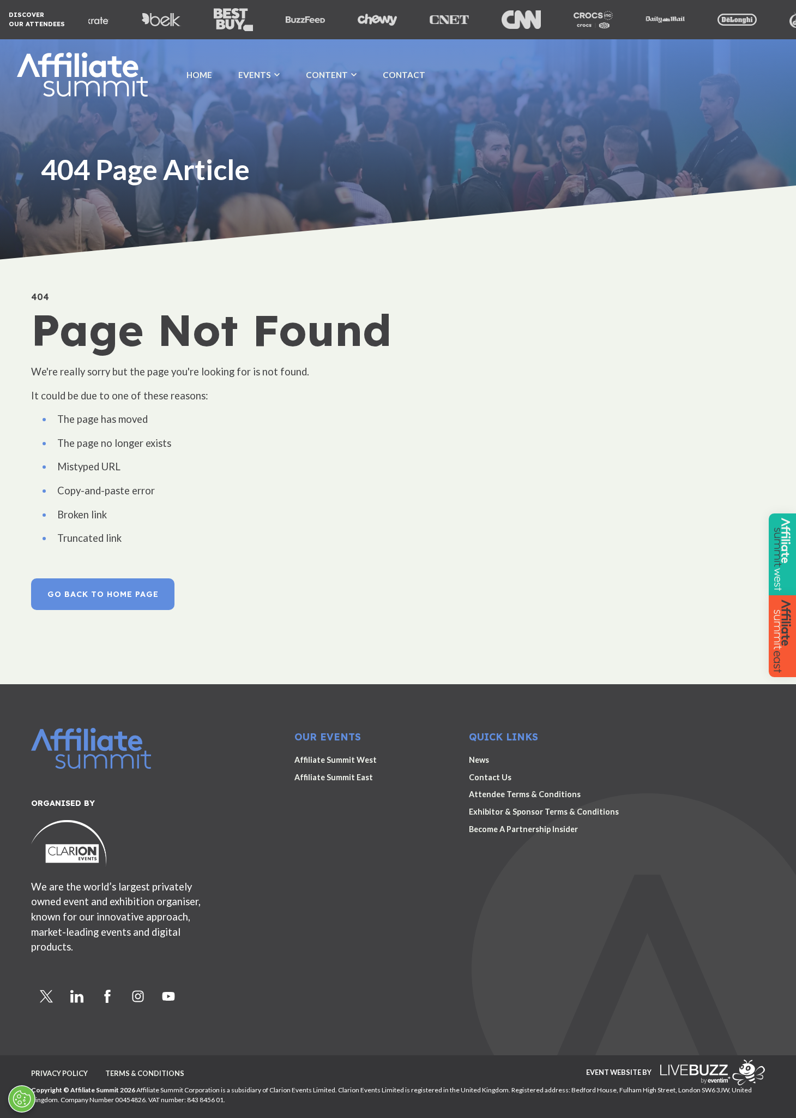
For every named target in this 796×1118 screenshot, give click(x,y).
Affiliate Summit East (333, 777)
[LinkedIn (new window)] (77, 996)
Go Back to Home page (103, 594)
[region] (398, 136)
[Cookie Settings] (21, 1099)
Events (254, 75)
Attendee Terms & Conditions (525, 794)
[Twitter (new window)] (46, 996)
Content (327, 75)
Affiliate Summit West (335, 759)
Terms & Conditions (144, 1073)
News (479, 759)
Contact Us (490, 777)
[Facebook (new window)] (107, 996)
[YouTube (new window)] (168, 996)
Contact (404, 75)
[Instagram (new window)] (138, 996)
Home (199, 75)
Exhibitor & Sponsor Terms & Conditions (544, 811)
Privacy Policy (59, 1073)
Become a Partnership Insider (523, 829)
